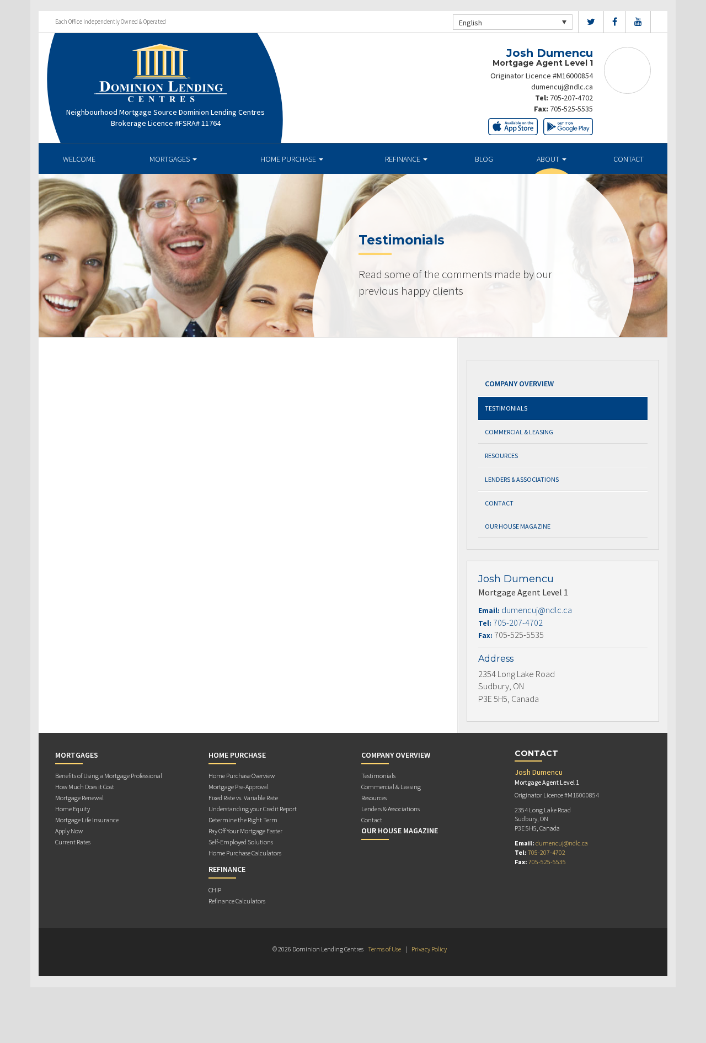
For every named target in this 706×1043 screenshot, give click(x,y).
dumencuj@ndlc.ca (562, 87)
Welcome (79, 159)
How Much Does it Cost (84, 787)
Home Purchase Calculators (244, 853)
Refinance (403, 159)
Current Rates (72, 842)
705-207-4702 (571, 98)
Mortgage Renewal (79, 798)
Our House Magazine (517, 526)
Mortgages (170, 159)
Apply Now (69, 831)
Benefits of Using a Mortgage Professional (108, 775)
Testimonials (506, 408)
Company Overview (519, 384)
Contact (628, 159)
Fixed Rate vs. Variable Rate (243, 798)
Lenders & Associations (522, 479)
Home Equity (72, 809)
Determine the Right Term (242, 820)
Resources (501, 455)
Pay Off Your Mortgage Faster (245, 831)
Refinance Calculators (236, 901)
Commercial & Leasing (519, 432)
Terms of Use (384, 949)
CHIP (214, 890)
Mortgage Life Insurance (87, 820)
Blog (484, 159)
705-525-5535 (571, 109)
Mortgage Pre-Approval (238, 787)
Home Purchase (289, 159)
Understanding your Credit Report (252, 809)
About (549, 159)
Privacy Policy (429, 949)
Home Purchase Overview (241, 775)
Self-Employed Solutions (240, 842)
